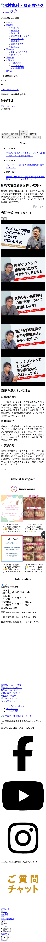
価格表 (9, 71)
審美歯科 (15, 41)
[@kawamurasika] (14, 488)
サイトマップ (12, 708)
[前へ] (2, 469)
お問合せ (10, 60)
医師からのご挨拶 (19, 52)
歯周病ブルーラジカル (21, 36)
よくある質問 (17, 66)
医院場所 (14, 587)
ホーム (9, 22)
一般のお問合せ (18, 63)
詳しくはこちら (8, 106)
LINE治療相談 (17, 68)
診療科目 (10, 25)
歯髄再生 (33, 134)
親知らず (15, 33)
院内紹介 (10, 57)
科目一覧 (15, 28)
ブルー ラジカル (23, 133)
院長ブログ (16, 55)
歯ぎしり (15, 47)
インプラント (17, 39)
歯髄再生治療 (17, 44)
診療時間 (5, 587)
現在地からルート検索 (11, 685)
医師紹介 (10, 49)
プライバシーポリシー (16, 706)
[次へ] (5, 469)
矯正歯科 (15, 30)
